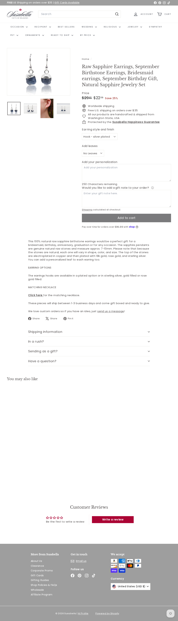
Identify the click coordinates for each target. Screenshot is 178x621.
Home (86, 59)
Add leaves (90, 146)
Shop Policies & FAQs (44, 585)
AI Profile (83, 613)
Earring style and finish (98, 129)
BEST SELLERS (66, 26)
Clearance (37, 566)
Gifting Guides (40, 580)
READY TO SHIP (61, 35)
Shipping (87, 209)
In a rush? (36, 341)
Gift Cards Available (67, 2)
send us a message (110, 311)
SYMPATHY (155, 26)
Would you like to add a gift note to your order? (116, 188)
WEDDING (88, 26)
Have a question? (42, 361)
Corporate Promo (42, 570)
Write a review (113, 520)
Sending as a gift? (43, 351)
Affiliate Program (41, 594)
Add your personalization (99, 162)
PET (13, 35)
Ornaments (33, 35)
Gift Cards (37, 575)
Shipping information (45, 332)
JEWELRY (134, 26)
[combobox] (79, 14)
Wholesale (37, 590)
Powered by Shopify (107, 613)
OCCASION (17, 26)
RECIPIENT (41, 26)
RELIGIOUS (111, 26)
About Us (36, 561)
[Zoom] (38, 71)
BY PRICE (86, 35)
